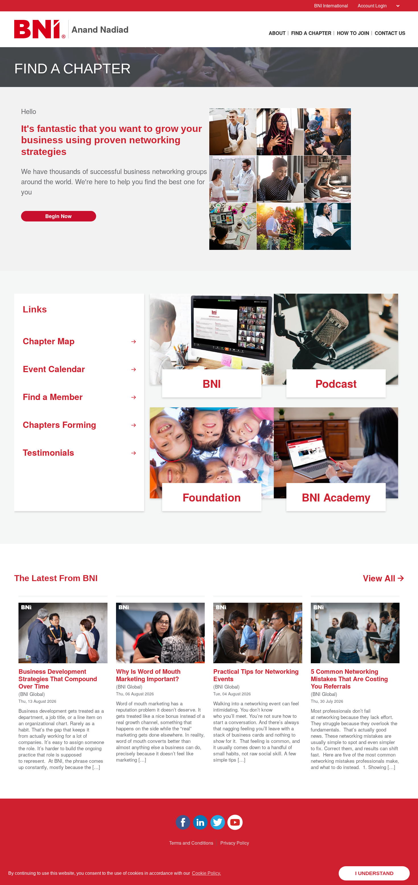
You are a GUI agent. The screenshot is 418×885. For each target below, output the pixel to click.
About (277, 33)
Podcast (336, 383)
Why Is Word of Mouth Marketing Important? (148, 674)
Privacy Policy (234, 843)
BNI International (331, 5)
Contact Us (390, 33)
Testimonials (48, 452)
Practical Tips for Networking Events (256, 674)
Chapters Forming (59, 424)
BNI (211, 383)
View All (380, 577)
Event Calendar (54, 368)
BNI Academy (336, 497)
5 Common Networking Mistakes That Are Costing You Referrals (349, 678)
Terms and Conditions (191, 843)
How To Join (353, 33)
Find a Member (53, 396)
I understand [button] (374, 873)
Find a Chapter (311, 33)
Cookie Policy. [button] (206, 873)
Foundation (212, 497)
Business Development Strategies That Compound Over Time (57, 678)
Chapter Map (49, 341)
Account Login (372, 5)
